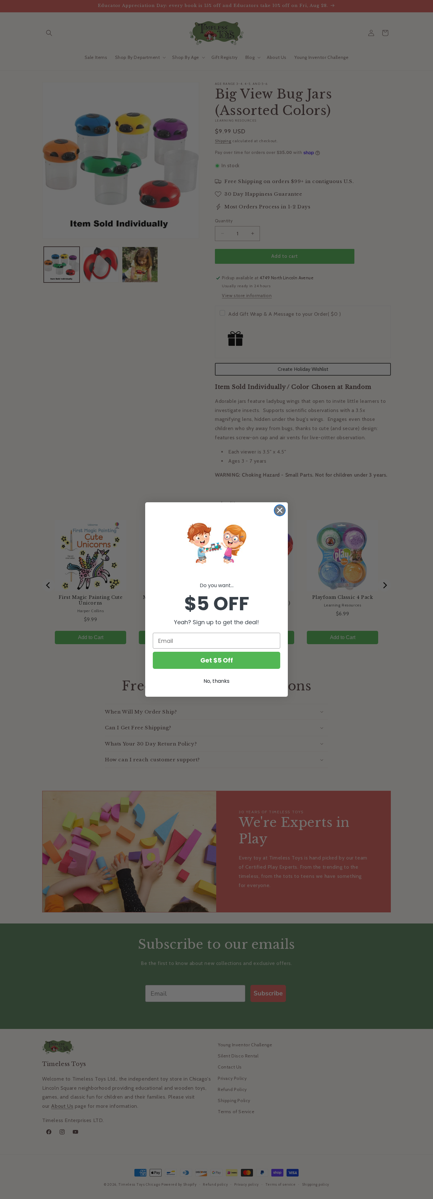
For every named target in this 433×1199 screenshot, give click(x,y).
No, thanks (216, 681)
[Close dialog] (279, 510)
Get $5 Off (216, 660)
